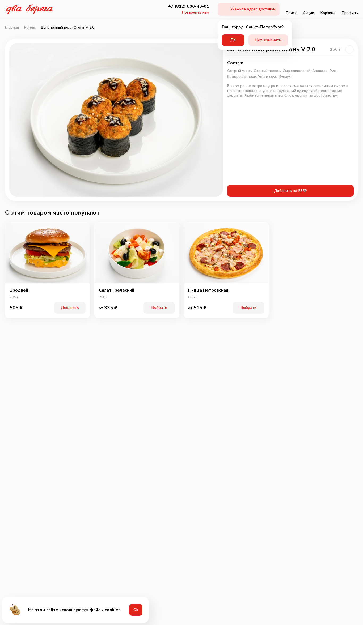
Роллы (30, 27)
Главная (12, 27)
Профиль (350, 12)
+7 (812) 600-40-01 (188, 6)
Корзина (327, 12)
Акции (308, 12)
